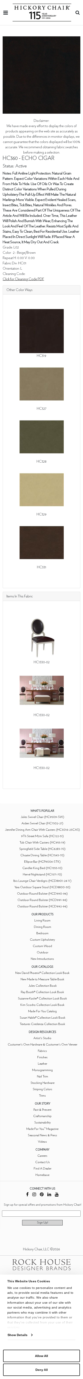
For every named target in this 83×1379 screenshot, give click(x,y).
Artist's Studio (42, 1038)
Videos (42, 1141)
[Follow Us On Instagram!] (34, 1195)
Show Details (17, 1335)
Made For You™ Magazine (42, 1129)
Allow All (41, 1356)
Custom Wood (42, 946)
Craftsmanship (42, 1116)
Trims (42, 1095)
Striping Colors (42, 1089)
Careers (42, 1155)
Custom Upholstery (42, 939)
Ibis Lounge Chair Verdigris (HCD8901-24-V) (42, 880)
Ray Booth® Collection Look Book (42, 992)
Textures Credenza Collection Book (42, 1024)
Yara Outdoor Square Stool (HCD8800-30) (42, 887)
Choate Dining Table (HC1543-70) (42, 855)
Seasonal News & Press (42, 1135)
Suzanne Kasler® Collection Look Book (42, 998)
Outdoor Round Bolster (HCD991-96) (42, 900)
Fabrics (42, 1051)
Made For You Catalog (42, 1011)
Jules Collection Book (42, 985)
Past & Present (42, 1109)
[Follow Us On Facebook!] (27, 1195)
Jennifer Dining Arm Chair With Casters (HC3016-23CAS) (42, 829)
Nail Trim (42, 1076)
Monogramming (42, 1070)
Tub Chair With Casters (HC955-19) (42, 842)
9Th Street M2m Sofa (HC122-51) (42, 836)
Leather (42, 1063)
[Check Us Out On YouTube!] (57, 1195)
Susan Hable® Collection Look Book (42, 1017)
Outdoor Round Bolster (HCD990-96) (42, 893)
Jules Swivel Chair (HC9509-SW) (42, 817)
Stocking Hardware (42, 1082)
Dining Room (42, 927)
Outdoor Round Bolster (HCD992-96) (42, 906)
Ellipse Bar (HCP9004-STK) (42, 861)
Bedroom (42, 933)
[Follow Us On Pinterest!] (42, 1195)
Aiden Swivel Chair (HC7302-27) (42, 823)
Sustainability (42, 1122)
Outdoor (42, 952)
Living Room (42, 920)
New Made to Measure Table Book (42, 979)
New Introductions (42, 958)
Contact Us (42, 1162)
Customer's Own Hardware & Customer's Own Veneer (42, 1044)
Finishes (42, 1057)
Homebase (42, 1175)
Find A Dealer (42, 1168)
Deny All (41, 1370)
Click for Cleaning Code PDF (23, 279)
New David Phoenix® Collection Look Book (42, 973)
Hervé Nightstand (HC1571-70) (42, 874)
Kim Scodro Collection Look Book (42, 1004)
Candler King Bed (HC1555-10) (42, 868)
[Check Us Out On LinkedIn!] (49, 1195)
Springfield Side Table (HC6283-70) (42, 849)
